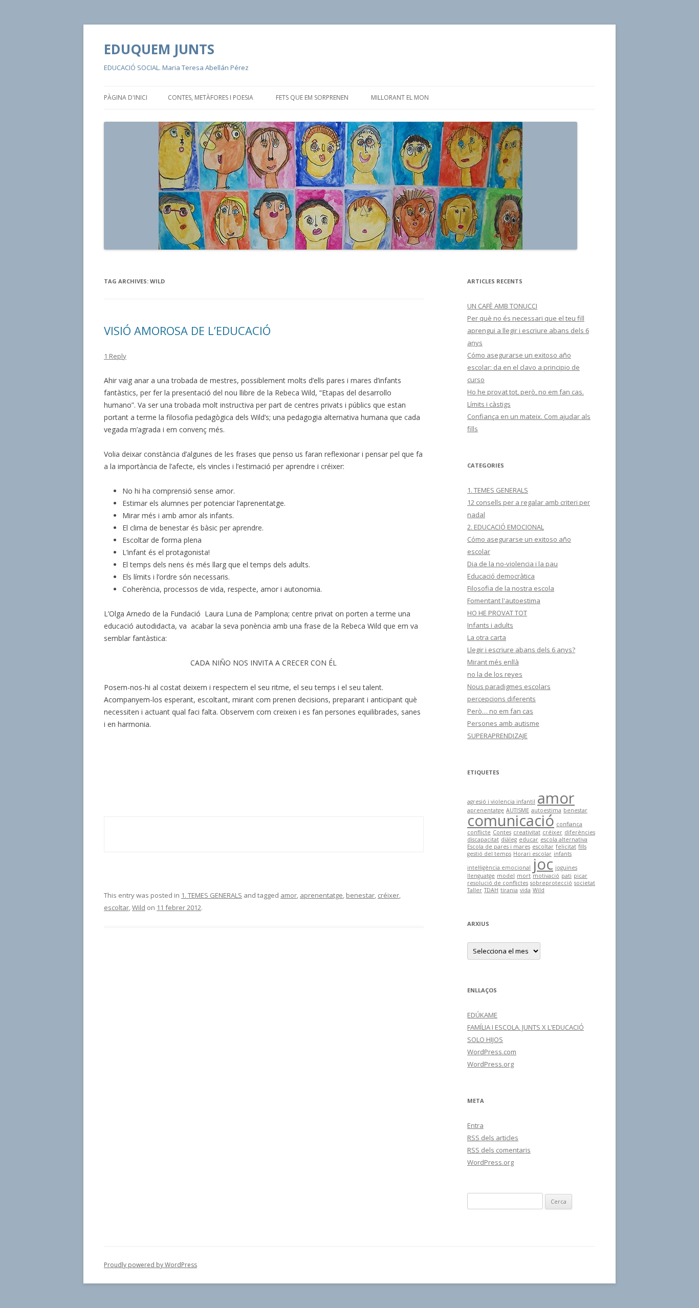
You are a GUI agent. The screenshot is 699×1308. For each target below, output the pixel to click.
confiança (569, 824)
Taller (474, 890)
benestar (360, 895)
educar (528, 839)
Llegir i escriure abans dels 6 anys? (521, 649)
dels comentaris (499, 1150)
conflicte (479, 832)
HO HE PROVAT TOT (497, 612)
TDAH (491, 890)
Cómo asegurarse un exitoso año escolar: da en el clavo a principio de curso (523, 367)
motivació (546, 875)
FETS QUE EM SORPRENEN (312, 97)
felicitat (566, 846)
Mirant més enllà (493, 662)
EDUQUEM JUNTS (159, 49)
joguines (566, 867)
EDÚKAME (482, 1014)
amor (288, 895)
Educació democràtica (501, 576)
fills (582, 846)
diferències (579, 832)
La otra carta (486, 637)
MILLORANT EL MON (400, 97)
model (506, 875)
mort (524, 875)
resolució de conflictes (497, 882)
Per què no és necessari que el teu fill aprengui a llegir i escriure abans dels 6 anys (528, 330)
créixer (388, 895)
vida (525, 890)
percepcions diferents (501, 698)
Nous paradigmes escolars (509, 686)
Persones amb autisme (503, 723)
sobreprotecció (551, 882)
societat (584, 882)
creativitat (526, 832)
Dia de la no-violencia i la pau (512, 563)
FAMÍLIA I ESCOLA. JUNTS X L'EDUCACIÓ (525, 1027)
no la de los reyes (494, 674)
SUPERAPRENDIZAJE (497, 735)
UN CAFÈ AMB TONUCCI (502, 306)
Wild (138, 907)
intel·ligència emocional (499, 867)
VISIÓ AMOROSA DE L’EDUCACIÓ (187, 330)
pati (566, 875)
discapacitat (483, 839)
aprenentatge (321, 895)
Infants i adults (490, 625)
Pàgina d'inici (125, 97)
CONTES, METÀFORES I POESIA (210, 97)
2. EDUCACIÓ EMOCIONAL (505, 526)
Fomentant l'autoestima (503, 600)
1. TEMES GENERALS (211, 895)
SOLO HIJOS (485, 1039)
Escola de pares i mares (498, 846)
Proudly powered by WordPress (150, 1264)
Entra (475, 1125)
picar (580, 875)
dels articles (492, 1137)
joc (543, 864)
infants (563, 853)
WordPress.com (491, 1051)
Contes (502, 832)
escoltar (116, 907)
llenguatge (481, 875)
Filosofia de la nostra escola (510, 588)
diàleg (509, 839)
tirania (509, 890)
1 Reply (115, 356)
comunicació (510, 820)
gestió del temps (489, 853)
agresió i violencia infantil (501, 801)
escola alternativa (563, 839)
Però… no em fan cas (500, 711)
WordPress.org (490, 1064)
